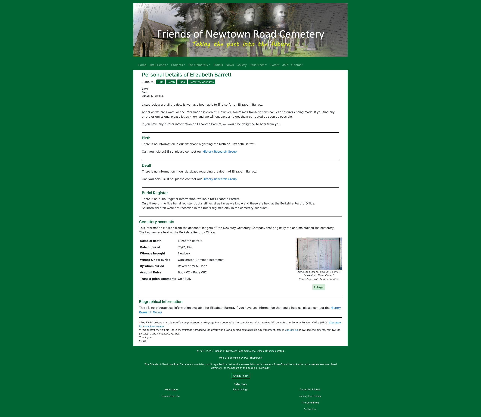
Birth (160, 81)
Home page (171, 389)
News (230, 65)
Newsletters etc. (171, 396)
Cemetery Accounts (201, 81)
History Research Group (220, 151)
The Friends (157, 65)
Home (142, 65)
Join (285, 65)
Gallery (242, 65)
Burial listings (240, 389)
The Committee (310, 402)
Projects (177, 65)
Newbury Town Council (276, 364)
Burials (218, 65)
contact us (291, 329)
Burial (182, 81)
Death (171, 81)
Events (274, 65)
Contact (297, 65)
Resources (257, 65)
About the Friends (310, 389)
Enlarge (318, 287)
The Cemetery (198, 65)
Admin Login (240, 375)
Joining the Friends (310, 396)
